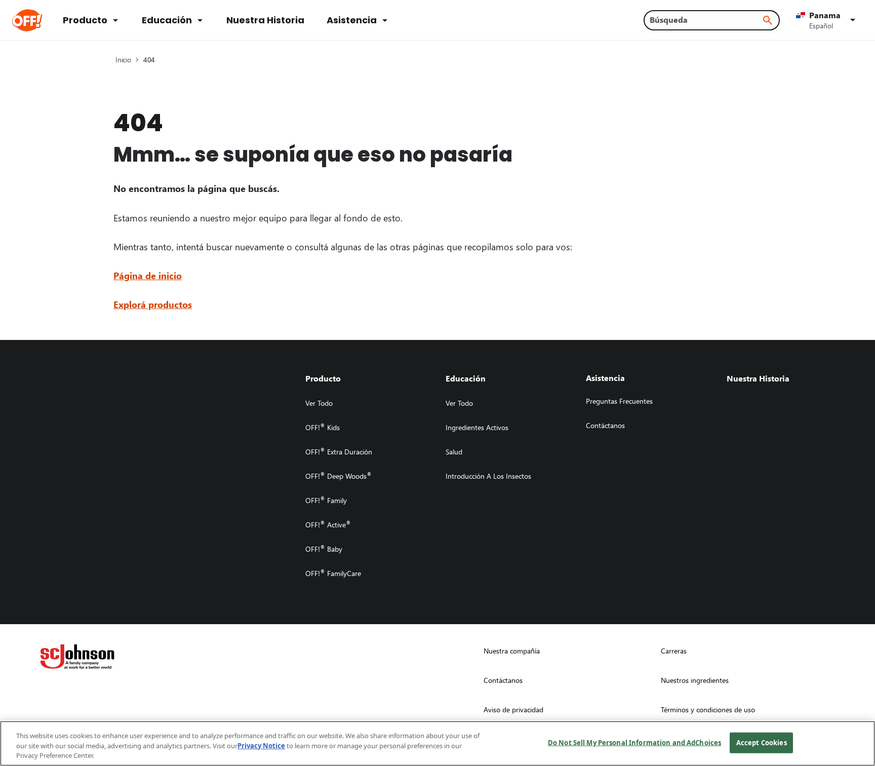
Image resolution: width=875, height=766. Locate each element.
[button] (827, 20)
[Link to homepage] (41, 20)
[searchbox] (706, 19)
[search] (768, 20)
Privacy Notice (261, 745)
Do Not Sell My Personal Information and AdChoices (634, 742)
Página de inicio (147, 275)
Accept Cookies (761, 742)
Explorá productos (152, 304)
